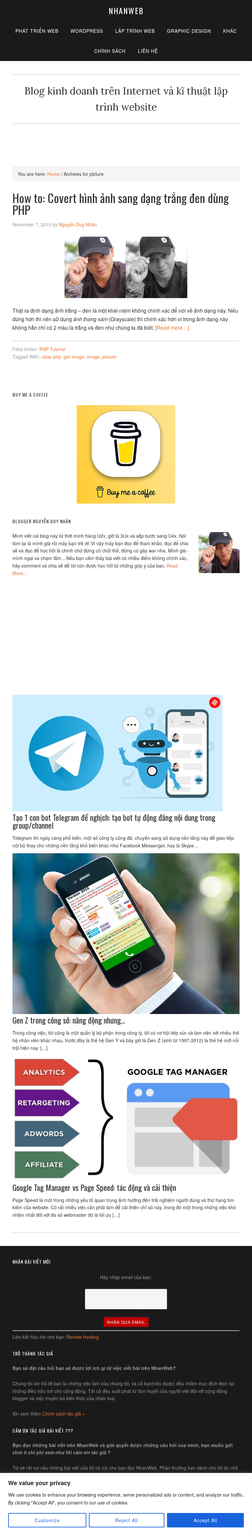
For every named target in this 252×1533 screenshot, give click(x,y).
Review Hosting (83, 1337)
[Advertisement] (131, 139)
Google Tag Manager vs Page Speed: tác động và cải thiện (94, 1187)
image (93, 356)
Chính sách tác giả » (63, 1413)
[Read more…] (172, 327)
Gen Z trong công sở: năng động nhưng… (68, 1020)
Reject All (126, 1520)
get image (74, 356)
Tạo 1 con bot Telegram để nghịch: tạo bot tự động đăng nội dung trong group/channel (113, 821)
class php (51, 356)
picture (109, 356)
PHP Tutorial (52, 349)
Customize (47, 1520)
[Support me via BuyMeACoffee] (126, 501)
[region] (126, 1503)
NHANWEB (126, 10)
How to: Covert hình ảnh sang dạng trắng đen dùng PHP (120, 203)
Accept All (205, 1520)
